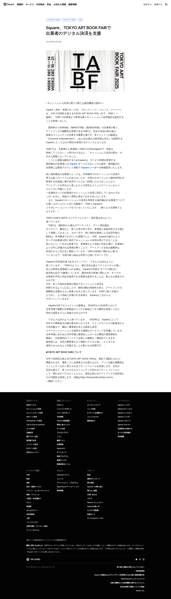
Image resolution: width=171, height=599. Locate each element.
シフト (59, 436)
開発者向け (91, 421)
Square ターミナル (80, 163)
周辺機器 (121, 436)
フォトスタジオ (93, 417)
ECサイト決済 (31, 448)
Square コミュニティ (95, 502)
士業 (28, 518)
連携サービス (62, 460)
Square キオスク (124, 425)
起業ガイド (91, 514)
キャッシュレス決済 (33, 409)
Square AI (61, 448)
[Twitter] (136, 559)
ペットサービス (32, 522)
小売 (28, 475)
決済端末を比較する (125, 429)
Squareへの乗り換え (95, 487)
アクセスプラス (62, 432)
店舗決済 (29, 432)
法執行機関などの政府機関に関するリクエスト (127, 583)
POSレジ (60, 405)
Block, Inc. (140, 591)
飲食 (28, 479)
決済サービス (31, 405)
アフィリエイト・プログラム (67, 483)
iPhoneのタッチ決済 (34, 421)
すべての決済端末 (124, 432)
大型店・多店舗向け (33, 498)
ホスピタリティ (32, 510)
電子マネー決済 (32, 436)
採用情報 (60, 491)
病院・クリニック (32, 494)
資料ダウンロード (93, 479)
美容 (28, 483)
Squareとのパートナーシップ (68, 487)
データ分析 (61, 429)
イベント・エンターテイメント (37, 491)
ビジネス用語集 (93, 510)
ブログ (89, 498)
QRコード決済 (31, 417)
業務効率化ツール (63, 464)
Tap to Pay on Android (35, 425)
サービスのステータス (95, 518)
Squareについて (63, 475)
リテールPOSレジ (63, 413)
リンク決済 (91, 409)
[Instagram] (143, 559)
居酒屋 (28, 506)
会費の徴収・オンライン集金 (37, 526)
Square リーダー (90, 167)
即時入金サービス (63, 425)
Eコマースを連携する (95, 413)
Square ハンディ (124, 405)
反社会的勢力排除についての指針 (132, 587)
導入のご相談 (92, 491)
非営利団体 (30, 514)
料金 (89, 475)
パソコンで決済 (32, 444)
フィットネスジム (32, 530)
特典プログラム (62, 456)
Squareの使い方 (93, 506)
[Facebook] (140, 559)
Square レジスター (125, 413)
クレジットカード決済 (34, 413)
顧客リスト (61, 440)
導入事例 (90, 483)
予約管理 (60, 417)
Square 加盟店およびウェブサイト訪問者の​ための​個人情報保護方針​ (119, 575)
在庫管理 (60, 444)
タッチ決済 (30, 429)
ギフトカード (62, 452)
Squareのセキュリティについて (133, 579)
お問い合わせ (92, 494)
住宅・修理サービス (33, 487)
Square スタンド (124, 421)
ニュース (60, 479)
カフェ (28, 502)
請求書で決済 (31, 440)
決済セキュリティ (32, 452)
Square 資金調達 (63, 421)
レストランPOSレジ (64, 409)
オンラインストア (93, 405)
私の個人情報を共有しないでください (131, 567)
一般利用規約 (140, 571)
